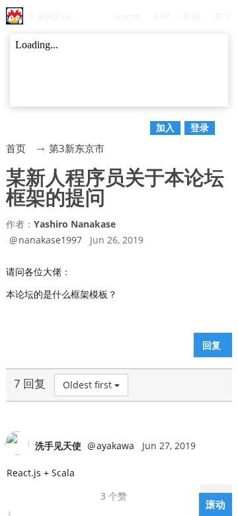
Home (127, 16)
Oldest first (87, 384)
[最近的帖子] (231, 121)
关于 (223, 16)
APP (161, 16)
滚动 (215, 504)
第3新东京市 (76, 148)
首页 (16, 148)
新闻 (191, 16)
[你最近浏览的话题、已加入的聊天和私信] (7, 121)
